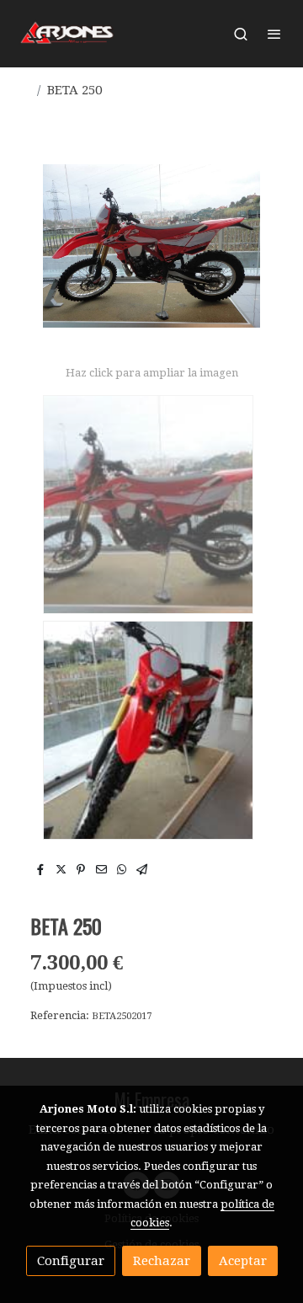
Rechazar (161, 1260)
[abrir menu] (274, 33)
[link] (67, 33)
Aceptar (243, 1260)
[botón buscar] (241, 33)
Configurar (70, 1260)
